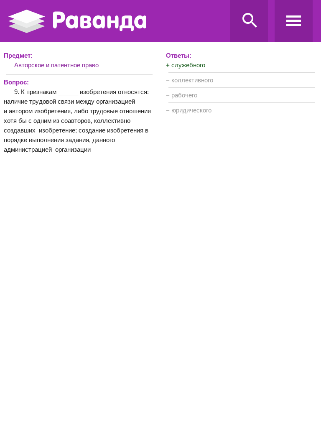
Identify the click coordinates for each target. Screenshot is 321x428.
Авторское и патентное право (56, 65)
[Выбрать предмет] (294, 21)
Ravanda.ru (116, 21)
